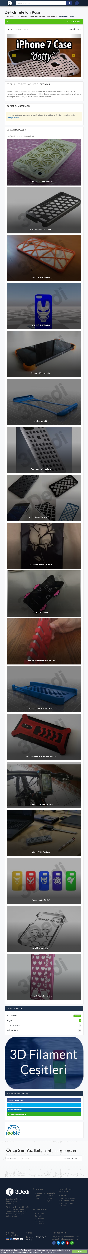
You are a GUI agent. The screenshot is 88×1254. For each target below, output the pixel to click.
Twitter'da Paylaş (15, 1105)
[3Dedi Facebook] (54, 1243)
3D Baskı (38, 1216)
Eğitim (37, 1196)
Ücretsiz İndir (74, 21)
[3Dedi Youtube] (67, 1243)
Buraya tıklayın (13, 118)
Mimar (63, 1195)
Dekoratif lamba (67, 1201)
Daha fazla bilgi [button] (49, 1252)
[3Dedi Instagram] (63, 1243)
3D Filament (39, 1218)
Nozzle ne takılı (67, 1203)
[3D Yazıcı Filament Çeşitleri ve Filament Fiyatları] (44, 1063)
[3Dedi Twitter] (58, 1243)
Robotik (50, 1196)
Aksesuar (33, 17)
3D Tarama (39, 1221)
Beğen (44, 1020)
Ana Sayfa (10, 17)
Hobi (37, 1198)
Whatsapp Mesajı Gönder (17, 1114)
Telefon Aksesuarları (47, 17)
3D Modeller (22, 17)
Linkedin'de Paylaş (15, 1109)
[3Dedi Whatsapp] (72, 1243)
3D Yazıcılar (39, 1224)
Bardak (64, 1206)
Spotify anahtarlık (68, 1198)
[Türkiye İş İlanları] (13, 1130)
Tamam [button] (79, 1251)
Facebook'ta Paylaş (16, 1100)
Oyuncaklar (51, 1193)
